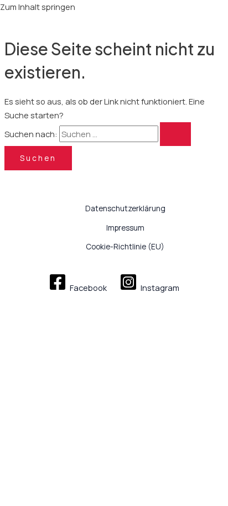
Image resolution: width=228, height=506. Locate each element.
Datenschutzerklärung (125, 208)
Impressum (125, 227)
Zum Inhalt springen (37, 6)
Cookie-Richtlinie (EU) (125, 246)
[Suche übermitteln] (175, 134)
